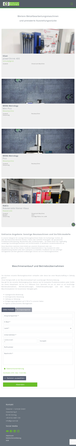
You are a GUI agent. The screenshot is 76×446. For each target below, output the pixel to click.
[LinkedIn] (14, 431)
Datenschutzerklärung (15, 369)
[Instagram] (18, 431)
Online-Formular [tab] (8, 310)
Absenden (20, 384)
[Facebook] (11, 431)
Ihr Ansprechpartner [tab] (23, 310)
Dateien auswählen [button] (16, 378)
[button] (38, 328)
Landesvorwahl (8, 340)
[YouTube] (7, 431)
